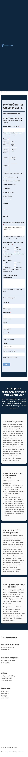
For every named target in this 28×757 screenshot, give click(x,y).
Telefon (6, 333)
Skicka (6, 364)
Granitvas (18, 265)
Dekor (6, 262)
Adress (5, 343)
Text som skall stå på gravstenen (13, 224)
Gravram (7, 265)
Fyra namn (18, 249)
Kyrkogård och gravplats (11, 126)
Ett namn (7, 249)
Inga (6, 247)
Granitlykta (7, 267)
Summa (5, 203)
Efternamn (7, 312)
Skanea (21, 752)
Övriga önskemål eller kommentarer (10, 277)
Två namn (7, 252)
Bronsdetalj (19, 267)
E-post (5, 323)
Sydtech (9, 752)
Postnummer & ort (9, 351)
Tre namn (18, 247)
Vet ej (17, 252)
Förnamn (6, 302)
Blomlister (18, 262)
